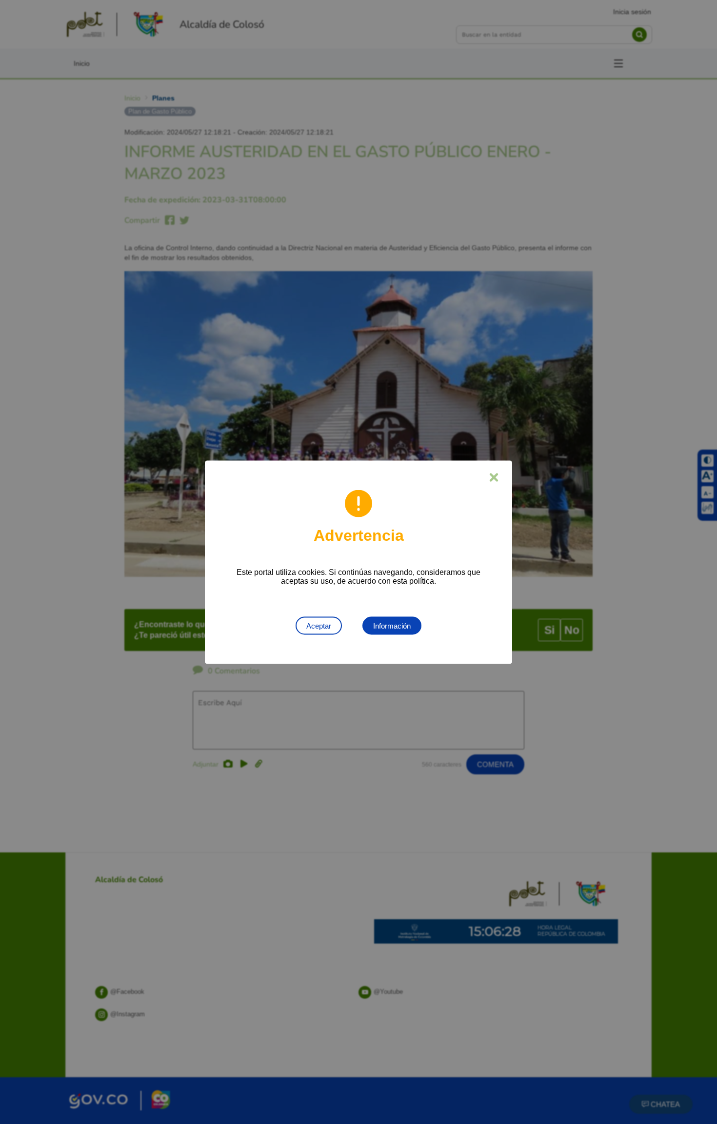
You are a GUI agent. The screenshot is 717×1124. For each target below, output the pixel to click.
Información (392, 625)
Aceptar (318, 625)
